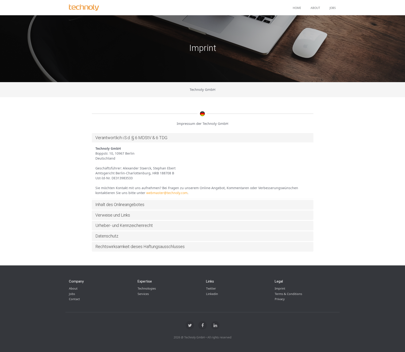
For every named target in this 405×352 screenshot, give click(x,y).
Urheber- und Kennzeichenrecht (124, 225)
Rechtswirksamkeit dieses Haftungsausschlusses (140, 246)
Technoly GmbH (202, 89)
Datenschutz (106, 235)
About (315, 8)
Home (297, 8)
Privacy (280, 299)
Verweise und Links (112, 215)
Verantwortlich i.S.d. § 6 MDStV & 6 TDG (131, 137)
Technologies (147, 288)
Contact (74, 299)
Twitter (211, 288)
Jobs (333, 8)
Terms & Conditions (288, 294)
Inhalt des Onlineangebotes (119, 204)
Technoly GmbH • (195, 337)
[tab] (202, 137)
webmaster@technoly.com (167, 193)
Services (143, 294)
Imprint (280, 288)
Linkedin (212, 294)
